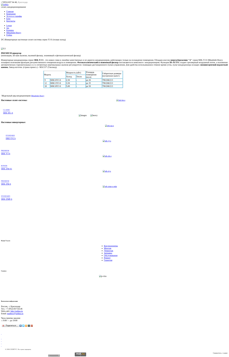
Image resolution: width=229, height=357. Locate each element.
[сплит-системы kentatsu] (1, 343)
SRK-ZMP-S (6, 197)
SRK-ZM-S (6, 182)
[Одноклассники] (26, 325)
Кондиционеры (111, 246)
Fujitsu (9, 35)
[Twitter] (23, 325)
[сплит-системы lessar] (1, 338)
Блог (8, 19)
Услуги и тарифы (14, 16)
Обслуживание (111, 255)
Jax (7, 28)
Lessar (9, 25)
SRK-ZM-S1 (6, 167)
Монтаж (107, 248)
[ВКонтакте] (20, 325)
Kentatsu (10, 30)
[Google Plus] (31, 325)
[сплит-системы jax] (1, 333)
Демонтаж (108, 251)
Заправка (108, 253)
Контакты (10, 21)
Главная (10, 11)
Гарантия (108, 260)
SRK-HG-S (8, 111)
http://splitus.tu (17, 311)
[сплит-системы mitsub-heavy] (1, 345)
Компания (11, 14)
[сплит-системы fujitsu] (1, 340)
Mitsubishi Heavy (13, 33)
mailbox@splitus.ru (15, 313)
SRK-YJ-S (5, 152)
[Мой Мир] (29, 325)
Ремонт (107, 258)
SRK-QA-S (11, 137)
